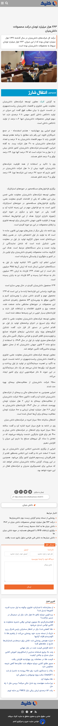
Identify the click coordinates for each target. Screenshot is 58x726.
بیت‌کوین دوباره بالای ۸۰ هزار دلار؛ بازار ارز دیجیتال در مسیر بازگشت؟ (30, 616)
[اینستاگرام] (22, 712)
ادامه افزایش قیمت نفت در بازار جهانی (36, 648)
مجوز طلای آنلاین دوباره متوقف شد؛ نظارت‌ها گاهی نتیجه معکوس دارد (29, 665)
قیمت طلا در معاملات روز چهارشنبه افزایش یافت (32, 659)
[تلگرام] (30, 492)
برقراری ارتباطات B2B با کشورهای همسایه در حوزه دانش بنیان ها (29, 532)
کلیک (41, 101)
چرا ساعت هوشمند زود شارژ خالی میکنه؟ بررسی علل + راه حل (28, 685)
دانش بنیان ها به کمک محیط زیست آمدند (36, 526)
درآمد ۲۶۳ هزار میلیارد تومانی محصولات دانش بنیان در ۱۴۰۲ (29, 522)
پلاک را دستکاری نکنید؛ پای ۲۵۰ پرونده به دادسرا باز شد (29, 670)
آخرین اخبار (50, 601)
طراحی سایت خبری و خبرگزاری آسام (26, 721)
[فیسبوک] (21, 492)
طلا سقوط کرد (47, 679)
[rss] (36, 712)
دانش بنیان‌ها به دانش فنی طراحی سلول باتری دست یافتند (30, 537)
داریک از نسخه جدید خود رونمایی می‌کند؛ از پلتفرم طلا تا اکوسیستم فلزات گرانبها (28, 635)
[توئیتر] (25, 492)
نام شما (51, 549)
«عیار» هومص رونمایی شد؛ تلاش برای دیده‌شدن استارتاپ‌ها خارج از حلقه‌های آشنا (28, 642)
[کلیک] (49, 3)
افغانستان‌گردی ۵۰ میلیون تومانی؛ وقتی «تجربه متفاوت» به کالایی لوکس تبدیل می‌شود (28, 624)
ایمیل (26, 549)
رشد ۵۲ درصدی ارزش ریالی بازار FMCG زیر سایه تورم (30, 690)
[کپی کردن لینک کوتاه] (29, 496)
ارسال (29, 587)
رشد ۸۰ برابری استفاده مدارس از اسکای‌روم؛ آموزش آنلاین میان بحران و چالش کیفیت (29, 654)
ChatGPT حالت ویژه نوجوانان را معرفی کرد (34, 675)
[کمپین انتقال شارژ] (29, 92)
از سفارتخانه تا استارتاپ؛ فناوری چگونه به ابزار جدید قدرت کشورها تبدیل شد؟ (29, 609)
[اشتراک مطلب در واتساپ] (16, 492)
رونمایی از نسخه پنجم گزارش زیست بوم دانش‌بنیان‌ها (32, 518)
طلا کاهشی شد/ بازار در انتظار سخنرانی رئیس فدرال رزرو (29, 629)
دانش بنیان (28, 505)
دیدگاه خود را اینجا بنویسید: (42, 559)
